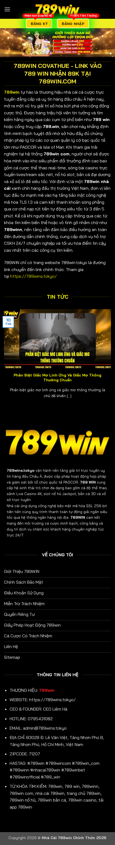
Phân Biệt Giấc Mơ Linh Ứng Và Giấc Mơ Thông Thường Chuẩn (57, 377)
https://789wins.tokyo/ (33, 276)
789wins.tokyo (20, 470)
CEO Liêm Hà (55, 709)
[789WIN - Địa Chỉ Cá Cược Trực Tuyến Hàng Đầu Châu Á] (57, 9)
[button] (7, 9)
